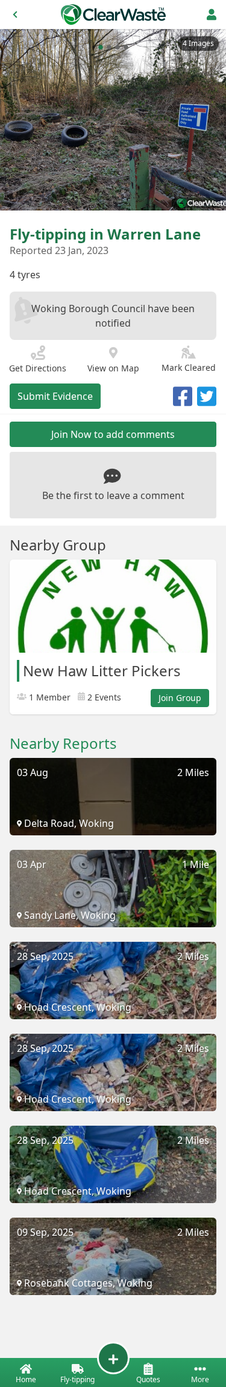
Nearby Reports (63, 743)
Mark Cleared (189, 367)
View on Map (113, 368)
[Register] (211, 14)
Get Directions (37, 368)
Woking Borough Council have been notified (113, 316)
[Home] (113, 14)
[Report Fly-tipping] (113, 1357)
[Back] (15, 14)
